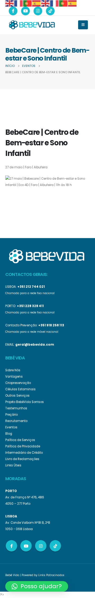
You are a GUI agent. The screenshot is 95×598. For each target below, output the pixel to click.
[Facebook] (13, 11)
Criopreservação (18, 383)
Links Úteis (13, 465)
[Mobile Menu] (83, 24)
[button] (36, 586)
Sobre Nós (12, 370)
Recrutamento (16, 421)
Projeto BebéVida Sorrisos (24, 402)
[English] (9, 3)
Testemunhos (16, 408)
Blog (8, 434)
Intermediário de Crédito (24, 453)
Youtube (26, 545)
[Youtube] (25, 11)
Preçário (11, 414)
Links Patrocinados (51, 575)
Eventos (11, 427)
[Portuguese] (27, 3)
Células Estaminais (20, 389)
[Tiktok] (50, 11)
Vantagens (14, 376)
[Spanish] (36, 3)
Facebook (11, 545)
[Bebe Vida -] (31, 25)
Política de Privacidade (22, 446)
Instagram (40, 545)
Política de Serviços (20, 440)
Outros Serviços (17, 395)
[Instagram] (38, 11)
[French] (18, 3)
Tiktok (55, 545)
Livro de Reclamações (22, 459)
